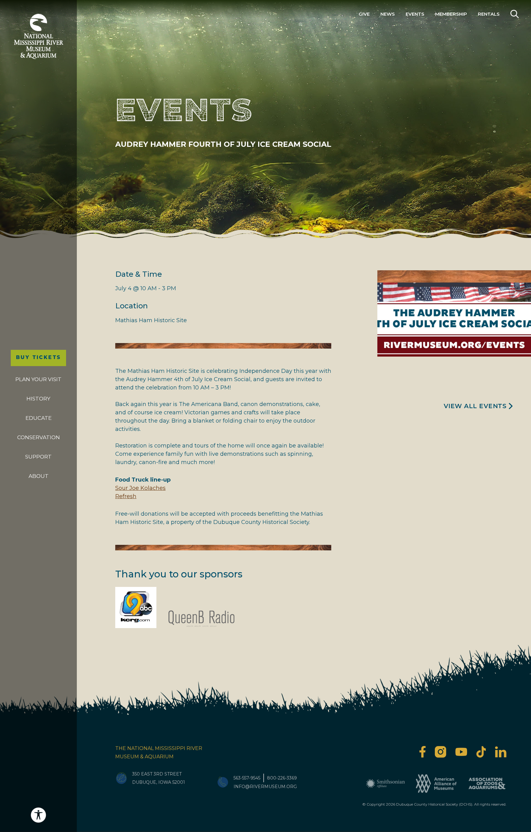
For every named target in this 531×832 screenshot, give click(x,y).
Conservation (38, 437)
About (39, 476)
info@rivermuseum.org (265, 786)
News (387, 14)
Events (415, 14)
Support (38, 457)
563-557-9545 (247, 778)
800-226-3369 (282, 778)
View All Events (475, 406)
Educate (39, 418)
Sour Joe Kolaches (140, 488)
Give (364, 14)
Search (514, 14)
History (38, 399)
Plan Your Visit (38, 379)
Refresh (125, 496)
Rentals (489, 14)
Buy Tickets (38, 357)
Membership (451, 14)
